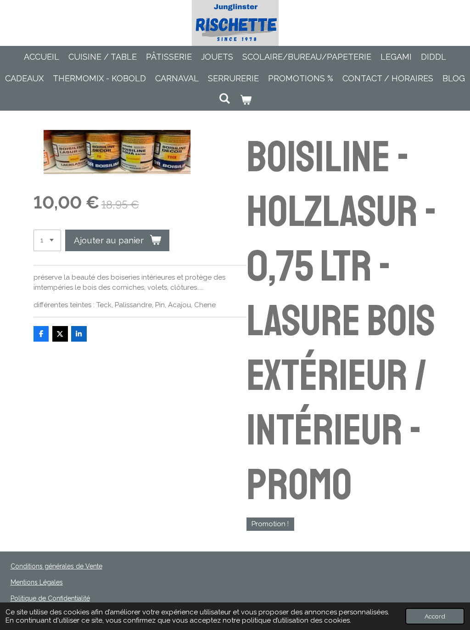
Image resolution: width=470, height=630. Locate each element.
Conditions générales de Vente (56, 566)
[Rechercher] (224, 98)
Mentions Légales (37, 582)
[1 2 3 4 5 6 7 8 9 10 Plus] (47, 240)
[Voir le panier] (245, 100)
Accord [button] (435, 616)
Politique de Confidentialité (50, 598)
